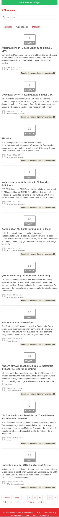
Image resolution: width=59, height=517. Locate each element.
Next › (31, 502)
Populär (36, 27)
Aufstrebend (22, 27)
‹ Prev (16, 497)
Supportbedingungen (41, 515)
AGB (38, 512)
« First (6, 497)
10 (4, 502)
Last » (41, 502)
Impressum (28, 512)
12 (17, 502)
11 (11, 502)
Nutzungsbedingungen (19, 515)
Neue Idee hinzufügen (29, 2)
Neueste (7, 27)
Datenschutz (49, 512)
